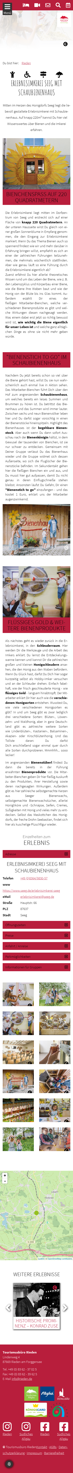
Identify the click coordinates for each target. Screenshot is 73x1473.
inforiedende (22, 1379)
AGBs (53, 1447)
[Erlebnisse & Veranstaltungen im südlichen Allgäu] (68, 6)
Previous (8, 1306)
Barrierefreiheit (54, 1453)
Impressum (34, 1453)
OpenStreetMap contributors (60, 1258)
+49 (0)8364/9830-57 (33, 878)
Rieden (26, 63)
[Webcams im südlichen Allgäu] (37, 6)
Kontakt (41, 1447)
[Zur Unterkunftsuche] (26, 6)
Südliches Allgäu (26, 1436)
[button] (36, 854)
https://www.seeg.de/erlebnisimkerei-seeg (31, 890)
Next (65, 1306)
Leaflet (41, 1258)
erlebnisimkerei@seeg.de (37, 896)
